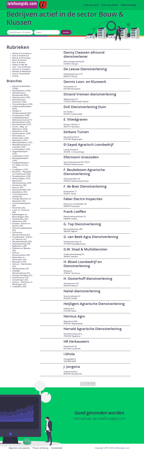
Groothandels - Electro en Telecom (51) (22, 238)
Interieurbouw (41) (20, 277)
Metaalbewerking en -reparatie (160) (22, 146)
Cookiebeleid (56, 448)
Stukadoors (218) (20, 131)
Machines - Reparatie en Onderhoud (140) (21, 173)
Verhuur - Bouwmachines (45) (21, 254)
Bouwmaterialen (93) (21, 190)
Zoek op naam (90, 5)
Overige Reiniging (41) (22, 275)
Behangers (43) (19, 262)
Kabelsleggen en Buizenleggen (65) (20, 215)
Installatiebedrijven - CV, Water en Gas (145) (21, 165)
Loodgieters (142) (20, 169)
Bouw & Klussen (19, 60)
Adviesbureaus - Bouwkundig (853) (20, 94)
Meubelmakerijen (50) (22, 241)
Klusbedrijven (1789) (21, 90)
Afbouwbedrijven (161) (22, 142)
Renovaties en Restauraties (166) (20, 137)
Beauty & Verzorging (21, 58)
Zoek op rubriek (109, 5)
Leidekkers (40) (19, 286)
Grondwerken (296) (21, 115)
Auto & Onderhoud (20, 55)
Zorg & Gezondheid (21, 73)
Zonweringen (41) (20, 280)
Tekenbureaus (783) (21, 97)
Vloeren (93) (17, 187)
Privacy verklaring (40, 448)
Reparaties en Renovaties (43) (19, 258)
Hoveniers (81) (18, 208)
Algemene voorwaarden (19, 448)
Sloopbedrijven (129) (21, 176)
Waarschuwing (128, 5)
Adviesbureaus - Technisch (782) (19, 101)
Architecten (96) (19, 185)
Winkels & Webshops (21, 71)
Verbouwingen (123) (21, 178)
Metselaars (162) (19, 140)
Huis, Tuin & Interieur (21, 67)
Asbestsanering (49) (21, 244)
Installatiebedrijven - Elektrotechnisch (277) (22, 119)
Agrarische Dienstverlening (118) (21, 182)
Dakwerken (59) (19, 221)
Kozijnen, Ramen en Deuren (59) (21, 224)
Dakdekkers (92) (19, 192)
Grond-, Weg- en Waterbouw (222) (20, 128)
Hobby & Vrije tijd (19, 64)
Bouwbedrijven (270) (21, 122)
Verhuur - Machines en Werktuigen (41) (22, 283)
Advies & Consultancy (22, 53)
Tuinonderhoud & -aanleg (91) (20, 195)
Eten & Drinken (19, 62)
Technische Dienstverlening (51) (21, 233)
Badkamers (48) (19, 246)
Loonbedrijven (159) (21, 149)
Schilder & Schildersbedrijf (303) (21, 112)
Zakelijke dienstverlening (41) (21, 272)
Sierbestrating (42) (20, 268)
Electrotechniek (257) (21, 124)
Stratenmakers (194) (21, 133)
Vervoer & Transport (21, 69)
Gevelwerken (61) (20, 219)
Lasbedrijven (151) (20, 156)
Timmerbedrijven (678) (22, 104)
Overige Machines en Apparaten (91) (21, 200)
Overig (15, 76)
